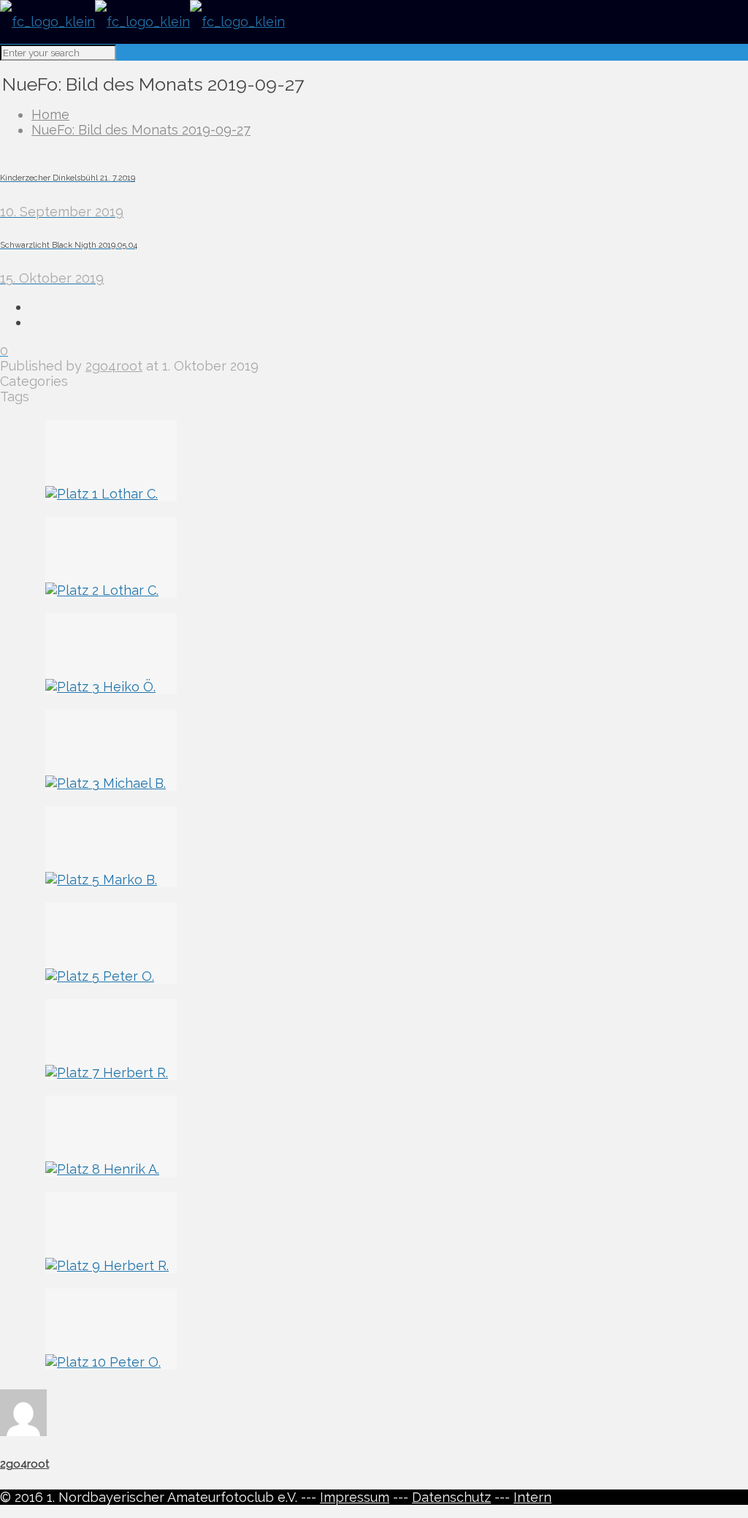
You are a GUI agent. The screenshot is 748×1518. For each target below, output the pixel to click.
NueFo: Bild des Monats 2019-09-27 (141, 129)
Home (50, 114)
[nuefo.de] (142, 21)
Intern (533, 1497)
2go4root (113, 365)
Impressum (354, 1497)
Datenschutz (451, 1497)
